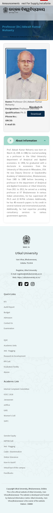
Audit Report (9, 307)
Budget (7, 312)
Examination (9, 328)
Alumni (6, 372)
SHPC (6, 421)
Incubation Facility (11, 367)
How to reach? (10, 462)
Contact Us (8, 323)
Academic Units (10, 345)
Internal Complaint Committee (16, 389)
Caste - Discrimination (13, 451)
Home (5, 37)
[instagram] (33, 284)
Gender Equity (10, 436)
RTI (5, 302)
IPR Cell (7, 361)
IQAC (6, 340)
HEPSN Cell (8, 441)
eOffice (7, 405)
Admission (8, 317)
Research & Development (14, 356)
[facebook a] (20, 284)
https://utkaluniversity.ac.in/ (28, 277)
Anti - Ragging (9, 351)
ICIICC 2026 (8, 394)
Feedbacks (8, 473)
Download (36, 113)
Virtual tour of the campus (14, 467)
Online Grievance (11, 457)
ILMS (6, 410)
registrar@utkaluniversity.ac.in (29, 274)
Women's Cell (9, 415)
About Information (26, 140)
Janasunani (8, 399)
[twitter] (27, 284)
